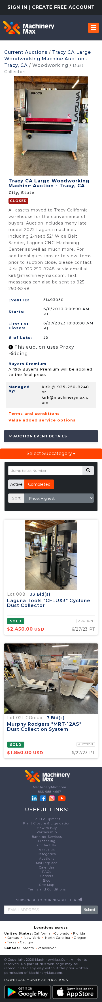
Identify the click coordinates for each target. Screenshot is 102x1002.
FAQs (46, 872)
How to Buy (47, 828)
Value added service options (42, 420)
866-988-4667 (49, 792)
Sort (16, 498)
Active (16, 484)
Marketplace (47, 863)
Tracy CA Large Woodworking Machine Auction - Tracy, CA (47, 59)
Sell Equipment (46, 819)
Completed (39, 484)
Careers (47, 876)
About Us (47, 850)
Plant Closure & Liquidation (47, 823)
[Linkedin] (34, 798)
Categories (47, 854)
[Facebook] (43, 798)
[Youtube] (62, 798)
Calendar (46, 867)
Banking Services (47, 837)
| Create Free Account (62, 7)
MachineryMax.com (49, 787)
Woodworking (50, 65)
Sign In (17, 7)
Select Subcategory (50, 453)
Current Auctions (26, 52)
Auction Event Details (39, 436)
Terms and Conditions (47, 889)
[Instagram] (52, 798)
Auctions (46, 859)
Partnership (47, 832)
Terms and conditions (34, 413)
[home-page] (28, 27)
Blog (47, 880)
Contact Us (46, 845)
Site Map (46, 885)
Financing (47, 841)
